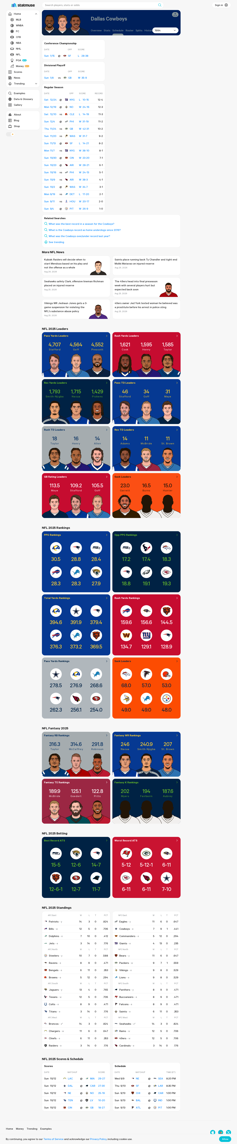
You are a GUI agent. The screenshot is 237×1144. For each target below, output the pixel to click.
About (17, 114)
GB (70, 77)
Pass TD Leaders (124, 382)
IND (160, 1100)
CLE (72, 114)
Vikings (123, 970)
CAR (92, 1085)
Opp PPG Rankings (125, 535)
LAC (70, 1078)
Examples (19, 93)
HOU (72, 201)
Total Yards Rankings (57, 598)
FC (17, 31)
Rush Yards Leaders (126, 335)
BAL (138, 1100)
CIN (72, 158)
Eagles (123, 921)
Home (9, 1128)
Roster (129, 30)
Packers (124, 963)
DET (72, 194)
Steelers (54, 955)
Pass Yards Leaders (56, 335)
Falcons (123, 1004)
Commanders (127, 936)
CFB (18, 37)
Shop (17, 126)
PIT (72, 208)
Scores (18, 72)
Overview (96, 30)
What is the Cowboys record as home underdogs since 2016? (85, 230)
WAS (72, 136)
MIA (92, 1078)
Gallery (18, 105)
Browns (53, 977)
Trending (32, 1128)
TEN (70, 1100)
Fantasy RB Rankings (56, 735)
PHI (72, 121)
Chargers (54, 1031)
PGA (18, 60)
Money (20, 66)
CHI (138, 1093)
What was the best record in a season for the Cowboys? (81, 224)
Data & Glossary (23, 99)
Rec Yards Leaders (55, 382)
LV (91, 1100)
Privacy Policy (98, 1139)
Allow (225, 1139)
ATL (138, 1107)
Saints (123, 1011)
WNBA (19, 25)
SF (69, 55)
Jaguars (54, 989)
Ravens (53, 963)
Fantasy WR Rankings (127, 735)
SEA (160, 1078)
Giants (123, 943)
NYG (72, 99)
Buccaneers (126, 997)
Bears (122, 955)
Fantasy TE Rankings (57, 782)
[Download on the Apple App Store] (212, 1132)
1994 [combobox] (158, 30)
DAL (70, 1085)
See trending (56, 242)
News (17, 77)
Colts (52, 1004)
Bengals (53, 970)
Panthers (124, 989)
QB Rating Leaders (55, 476)
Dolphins (54, 936)
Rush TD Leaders (54, 429)
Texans (53, 997)
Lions (122, 977)
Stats (107, 30)
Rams (122, 1031)
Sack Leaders (122, 476)
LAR (160, 1085)
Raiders (53, 1045)
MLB (18, 19)
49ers (122, 1038)
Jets (51, 943)
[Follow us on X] (228, 1132)
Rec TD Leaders (124, 429)
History (148, 30)
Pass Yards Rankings (56, 661)
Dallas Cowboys (109, 18)
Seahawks (125, 1023)
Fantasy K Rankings (126, 782)
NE (69, 1093)
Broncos (54, 1023)
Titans (53, 1011)
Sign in (219, 5)
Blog (16, 120)
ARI (72, 165)
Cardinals (125, 1045)
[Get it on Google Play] (220, 1132)
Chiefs (52, 1038)
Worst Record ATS (125, 840)
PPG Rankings (52, 535)
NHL (18, 48)
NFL (18, 54)
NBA (18, 43)
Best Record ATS (54, 840)
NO (71, 107)
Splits (139, 30)
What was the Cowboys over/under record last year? (79, 236)
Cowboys (124, 929)
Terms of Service (53, 1139)
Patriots (54, 921)
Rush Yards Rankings (127, 598)
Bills (51, 929)
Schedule (117, 30)
